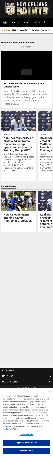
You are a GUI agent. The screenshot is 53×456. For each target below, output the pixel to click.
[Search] (44, 22)
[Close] (49, 395)
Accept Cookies (26, 451)
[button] (26, 72)
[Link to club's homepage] (5, 21)
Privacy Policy (34, 429)
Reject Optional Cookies (26, 442)
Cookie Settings (26, 434)
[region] (26, 423)
